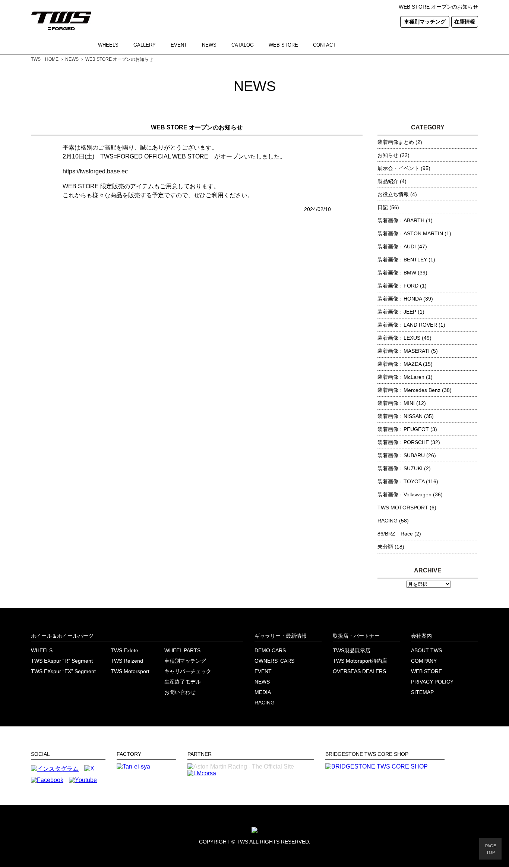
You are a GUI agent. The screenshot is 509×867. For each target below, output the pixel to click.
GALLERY (144, 45)
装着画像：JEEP (396, 312)
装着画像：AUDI (396, 246)
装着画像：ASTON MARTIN (410, 233)
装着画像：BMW (396, 273)
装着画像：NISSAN (400, 416)
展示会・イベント (398, 168)
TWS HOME (45, 59)
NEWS (209, 45)
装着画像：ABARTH (400, 220)
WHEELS (108, 45)
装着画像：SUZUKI (400, 468)
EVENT (179, 45)
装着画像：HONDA (399, 299)
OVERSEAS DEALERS (359, 671)
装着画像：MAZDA (399, 364)
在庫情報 (464, 22)
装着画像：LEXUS (398, 338)
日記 (382, 207)
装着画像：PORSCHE (403, 442)
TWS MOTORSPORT (402, 508)
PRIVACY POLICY (432, 682)
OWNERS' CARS (274, 661)
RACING (387, 521)
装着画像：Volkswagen (404, 494)
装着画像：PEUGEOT (403, 429)
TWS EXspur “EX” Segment (63, 671)
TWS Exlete (124, 650)
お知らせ (387, 155)
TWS (242, 842)
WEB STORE (283, 45)
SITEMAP (422, 692)
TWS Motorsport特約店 (360, 661)
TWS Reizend (127, 661)
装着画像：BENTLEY (402, 260)
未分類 (385, 547)
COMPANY (424, 661)
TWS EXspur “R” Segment (62, 661)
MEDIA (263, 692)
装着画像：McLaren (400, 377)
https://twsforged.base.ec (95, 171)
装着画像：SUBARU (401, 455)
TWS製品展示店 (351, 650)
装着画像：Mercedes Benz (408, 390)
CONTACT (324, 45)
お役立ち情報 (393, 194)
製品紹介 (387, 181)
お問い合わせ (180, 692)
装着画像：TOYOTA (400, 481)
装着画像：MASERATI (403, 351)
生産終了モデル (182, 682)
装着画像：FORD (397, 286)
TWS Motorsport (130, 671)
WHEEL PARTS (182, 650)
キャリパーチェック (187, 671)
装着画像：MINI (396, 403)
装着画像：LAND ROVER (407, 325)
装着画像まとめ (395, 142)
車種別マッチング (425, 22)
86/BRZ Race (395, 534)
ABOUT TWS (426, 650)
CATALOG (242, 45)
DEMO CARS (270, 650)
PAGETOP (490, 849)
